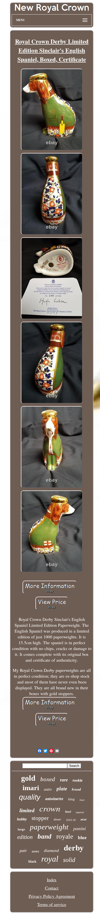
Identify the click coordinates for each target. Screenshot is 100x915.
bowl (68, 811)
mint (84, 819)
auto (48, 789)
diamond (51, 850)
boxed (47, 779)
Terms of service (51, 904)
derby (74, 847)
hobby (22, 819)
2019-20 (71, 820)
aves (35, 851)
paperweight (49, 827)
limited (26, 810)
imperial (80, 812)
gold (28, 778)
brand (76, 789)
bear (82, 799)
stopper (40, 818)
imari (31, 788)
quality (29, 797)
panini (79, 828)
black (32, 861)
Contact (51, 888)
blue (82, 837)
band (44, 836)
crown (49, 808)
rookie (78, 780)
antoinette (54, 798)
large (21, 829)
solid (69, 859)
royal (49, 858)
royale (64, 836)
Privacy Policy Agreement (52, 896)
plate (62, 789)
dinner (57, 819)
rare (64, 779)
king (71, 799)
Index (52, 880)
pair (23, 850)
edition (25, 837)
